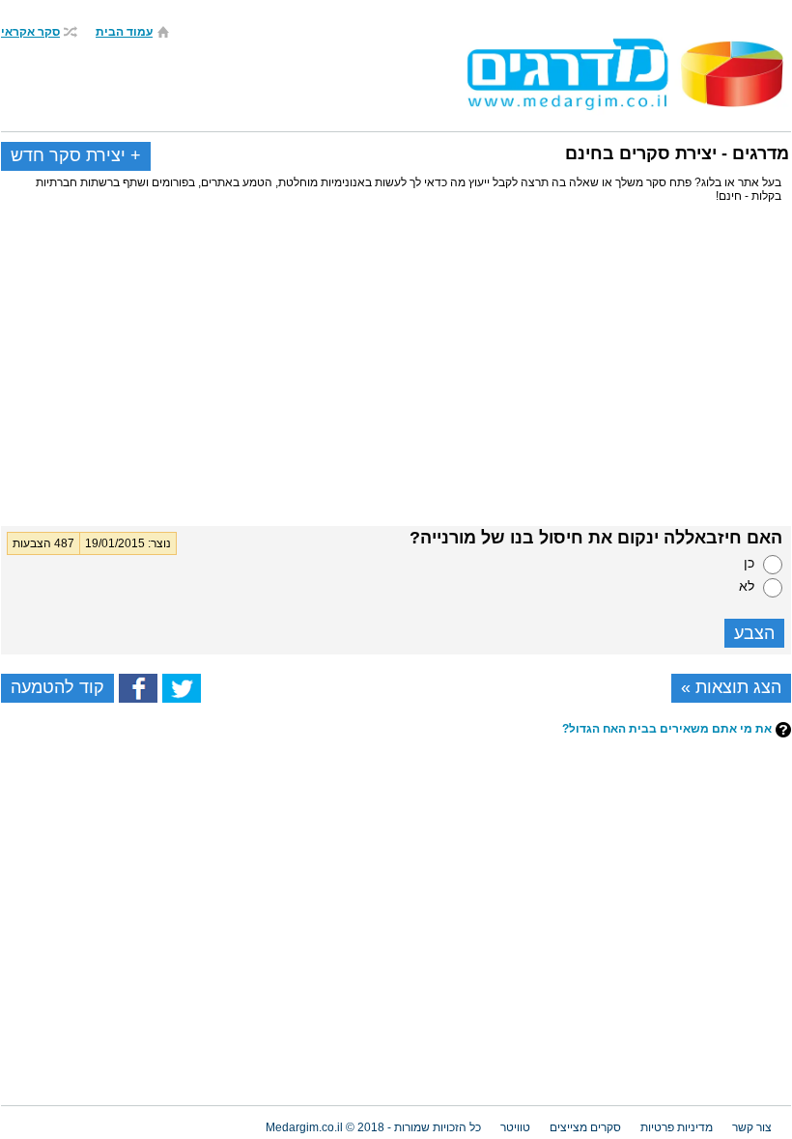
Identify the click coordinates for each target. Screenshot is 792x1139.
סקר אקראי (30, 32)
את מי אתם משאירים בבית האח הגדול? (667, 729)
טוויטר (515, 1127)
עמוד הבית (124, 32)
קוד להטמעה (57, 687)
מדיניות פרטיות (676, 1127)
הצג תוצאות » (731, 687)
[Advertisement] (396, 371)
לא (746, 586)
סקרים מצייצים (585, 1127)
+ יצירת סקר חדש (76, 155)
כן (749, 562)
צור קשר (752, 1127)
